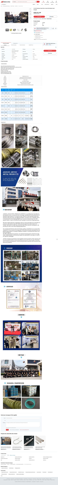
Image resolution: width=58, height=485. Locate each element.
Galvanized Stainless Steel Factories (30, 472)
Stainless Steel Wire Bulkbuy (20, 474)
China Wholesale (25, 478)
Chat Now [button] (52, 16)
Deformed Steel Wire (4, 474)
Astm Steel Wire (39, 472)
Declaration (37, 481)
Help (42, 4)
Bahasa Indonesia (52, 479)
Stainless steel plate (17, 458)
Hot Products (8, 478)
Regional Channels (39, 478)
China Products (12, 478)
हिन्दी (40, 479)
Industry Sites (34, 478)
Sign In (35, 39)
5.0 (46, 44)
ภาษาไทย (43, 479)
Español (12, 479)
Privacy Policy (41, 481)
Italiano (25, 479)
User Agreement (34, 481)
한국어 (36, 479)
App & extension (47, 4)
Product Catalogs (12, 455)
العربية (33, 479)
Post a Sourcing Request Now (24, 429)
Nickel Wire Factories (21, 472)
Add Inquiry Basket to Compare (16, 33)
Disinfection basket (45, 458)
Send (7, 429)
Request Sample (49, 18)
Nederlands (30, 479)
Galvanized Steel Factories (13, 472)
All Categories (4, 4)
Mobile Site (47, 478)
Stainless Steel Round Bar (4, 458)
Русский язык (21, 479)
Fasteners (30, 458)
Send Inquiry (39, 16)
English (9, 479)
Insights (50, 478)
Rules (56, 4)
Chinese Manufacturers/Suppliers (19, 478)
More (1, 475)
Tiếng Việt (48, 479)
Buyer (37, 4)
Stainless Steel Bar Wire (12, 474)
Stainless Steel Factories (5, 472)
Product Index (43, 478)
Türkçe (45, 479)
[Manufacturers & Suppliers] (5, 2)
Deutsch (27, 479)
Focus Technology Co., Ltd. (23, 481)
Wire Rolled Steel (50, 472)
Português (15, 479)
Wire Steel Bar (44, 472)
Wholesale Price (30, 478)
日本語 (38, 479)
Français (18, 479)
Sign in (56, 2)
